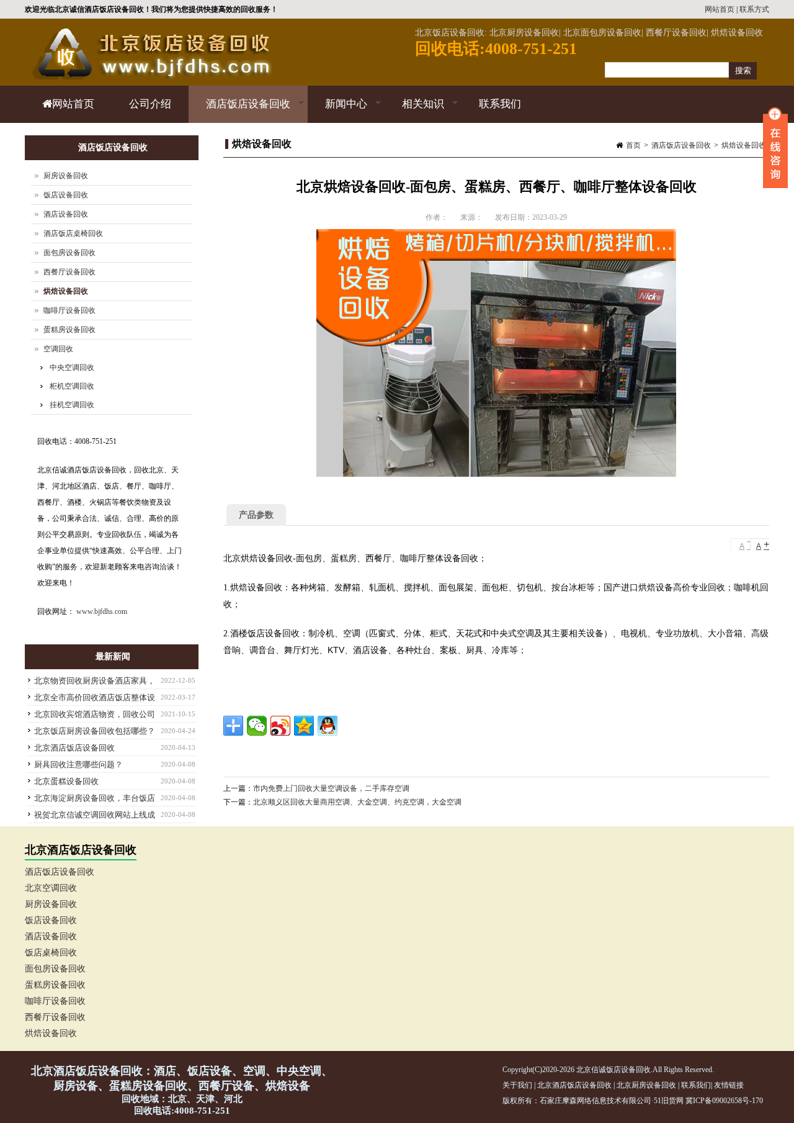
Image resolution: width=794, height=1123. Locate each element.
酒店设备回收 (65, 214)
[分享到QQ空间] (304, 726)
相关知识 (414, 110)
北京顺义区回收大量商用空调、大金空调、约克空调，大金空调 (357, 802)
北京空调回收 (51, 888)
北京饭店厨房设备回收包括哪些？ (94, 731)
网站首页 (719, 9)
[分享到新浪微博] (280, 726)
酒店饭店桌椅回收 (73, 233)
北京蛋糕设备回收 (66, 781)
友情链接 (729, 1085)
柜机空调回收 (72, 386)
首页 (633, 145)
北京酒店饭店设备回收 (74, 747)
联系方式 (754, 9)
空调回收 (58, 349)
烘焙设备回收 (743, 145)
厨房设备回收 (65, 175)
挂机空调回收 (72, 404)
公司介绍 (150, 104)
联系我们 (500, 104)
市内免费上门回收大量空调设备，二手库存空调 (331, 788)
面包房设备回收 (69, 252)
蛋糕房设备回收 (69, 329)
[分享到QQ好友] (327, 726)
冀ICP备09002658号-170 (724, 1100)
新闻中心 (337, 110)
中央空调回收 (72, 367)
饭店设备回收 (65, 195)
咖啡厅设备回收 (69, 310)
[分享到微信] (257, 726)
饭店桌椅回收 (51, 952)
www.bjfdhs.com (101, 611)
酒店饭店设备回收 (239, 110)
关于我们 (517, 1085)
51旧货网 (669, 1100)
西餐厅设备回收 (69, 272)
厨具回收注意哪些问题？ (78, 764)
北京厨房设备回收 (646, 1085)
